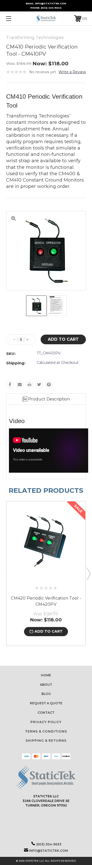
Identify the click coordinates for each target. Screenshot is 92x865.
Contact (46, 712)
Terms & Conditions (46, 731)
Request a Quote (46, 703)
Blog (46, 694)
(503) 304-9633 (51, 7)
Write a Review (72, 72)
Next (88, 573)
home (46, 675)
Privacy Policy (46, 722)
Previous (3, 573)
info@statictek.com (48, 851)
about (46, 685)
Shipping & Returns (46, 740)
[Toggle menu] (14, 18)
